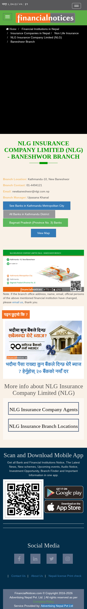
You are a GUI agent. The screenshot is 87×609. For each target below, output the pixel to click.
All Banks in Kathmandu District (29, 214)
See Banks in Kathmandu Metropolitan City (36, 205)
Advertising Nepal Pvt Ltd (57, 605)
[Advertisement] (43, 90)
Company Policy (43, 601)
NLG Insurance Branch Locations (43, 426)
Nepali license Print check (65, 575)
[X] (52, 559)
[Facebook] (19, 559)
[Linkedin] (35, 559)
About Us (37, 575)
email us (17, 302)
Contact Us (18, 575)
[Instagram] (68, 559)
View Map (43, 233)
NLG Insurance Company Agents (44, 409)
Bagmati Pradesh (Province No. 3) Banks (35, 222)
